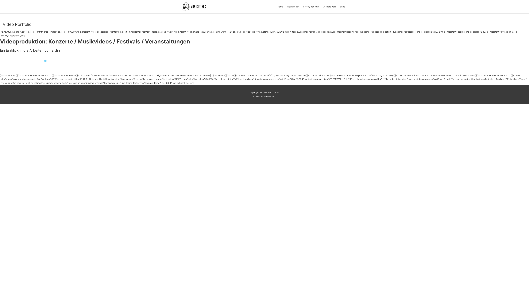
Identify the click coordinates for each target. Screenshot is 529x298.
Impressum (258, 96)
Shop (342, 6)
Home (280, 6)
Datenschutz (270, 96)
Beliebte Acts (329, 6)
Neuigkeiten (293, 6)
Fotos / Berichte (311, 6)
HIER (44, 61)
